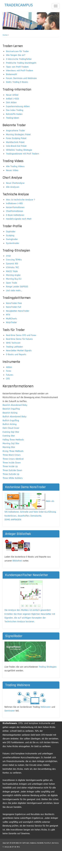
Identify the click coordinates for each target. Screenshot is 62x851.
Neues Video (12, 170)
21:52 (8, 255)
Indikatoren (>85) (14, 203)
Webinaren (45, 707)
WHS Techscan (13, 342)
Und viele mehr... (14, 290)
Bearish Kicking (10, 412)
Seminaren (9, 710)
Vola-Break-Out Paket (16, 146)
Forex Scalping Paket (16, 138)
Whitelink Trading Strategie (19, 150)
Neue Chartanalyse (15, 183)
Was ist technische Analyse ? (20, 199)
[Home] (22, 5)
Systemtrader (12, 243)
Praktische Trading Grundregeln (21, 62)
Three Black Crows (12, 455)
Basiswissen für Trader (17, 51)
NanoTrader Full (13, 307)
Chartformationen (14, 211)
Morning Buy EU (13, 278)
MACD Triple (12, 271)
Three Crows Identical (13, 458)
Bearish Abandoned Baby (15, 405)
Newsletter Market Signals (19, 350)
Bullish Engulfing (11, 420)
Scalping (10, 235)
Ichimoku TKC (12, 267)
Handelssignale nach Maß (18, 218)
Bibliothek (17, 560)
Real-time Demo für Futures (19, 339)
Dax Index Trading (14, 110)
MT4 (8, 314)
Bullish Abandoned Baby (14, 416)
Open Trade (11, 282)
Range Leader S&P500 (17, 286)
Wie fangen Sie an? (15, 55)
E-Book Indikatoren (15, 215)
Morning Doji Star (11, 443)
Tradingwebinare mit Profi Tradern (22, 153)
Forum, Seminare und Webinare (21, 78)
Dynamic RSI (12, 263)
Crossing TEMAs (14, 259)
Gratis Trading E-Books (17, 82)
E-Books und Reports (16, 354)
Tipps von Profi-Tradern (17, 66)
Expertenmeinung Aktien (18, 106)
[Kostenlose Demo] (25, 501)
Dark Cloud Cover (11, 428)
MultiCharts (11, 318)
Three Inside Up (10, 466)
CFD (8, 378)
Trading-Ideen (12, 117)
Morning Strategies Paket (18, 134)
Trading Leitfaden (14, 346)
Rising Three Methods (13, 451)
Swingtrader (12, 239)
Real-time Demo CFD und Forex (21, 335)
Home (5, 35)
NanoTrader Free (14, 303)
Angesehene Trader (15, 130)
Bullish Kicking (10, 424)
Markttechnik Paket (15, 142)
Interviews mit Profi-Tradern (19, 70)
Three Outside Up (11, 474)
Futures (9, 374)
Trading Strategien (47, 666)
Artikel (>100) (12, 98)
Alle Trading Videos (15, 166)
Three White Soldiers (13, 478)
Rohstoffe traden (14, 114)
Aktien (9, 367)
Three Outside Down (12, 470)
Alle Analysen (12, 187)
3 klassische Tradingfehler (19, 59)
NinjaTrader (11, 322)
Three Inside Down (12, 462)
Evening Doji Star (11, 432)
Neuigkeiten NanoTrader (17, 311)
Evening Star (9, 435)
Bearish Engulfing (11, 408)
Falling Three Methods (13, 439)
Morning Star (9, 447)
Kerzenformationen (15, 207)
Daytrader (10, 231)
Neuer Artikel (12, 95)
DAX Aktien (11, 102)
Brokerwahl (11, 74)
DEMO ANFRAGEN (12, 519)
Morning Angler (13, 275)
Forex (8, 371)
